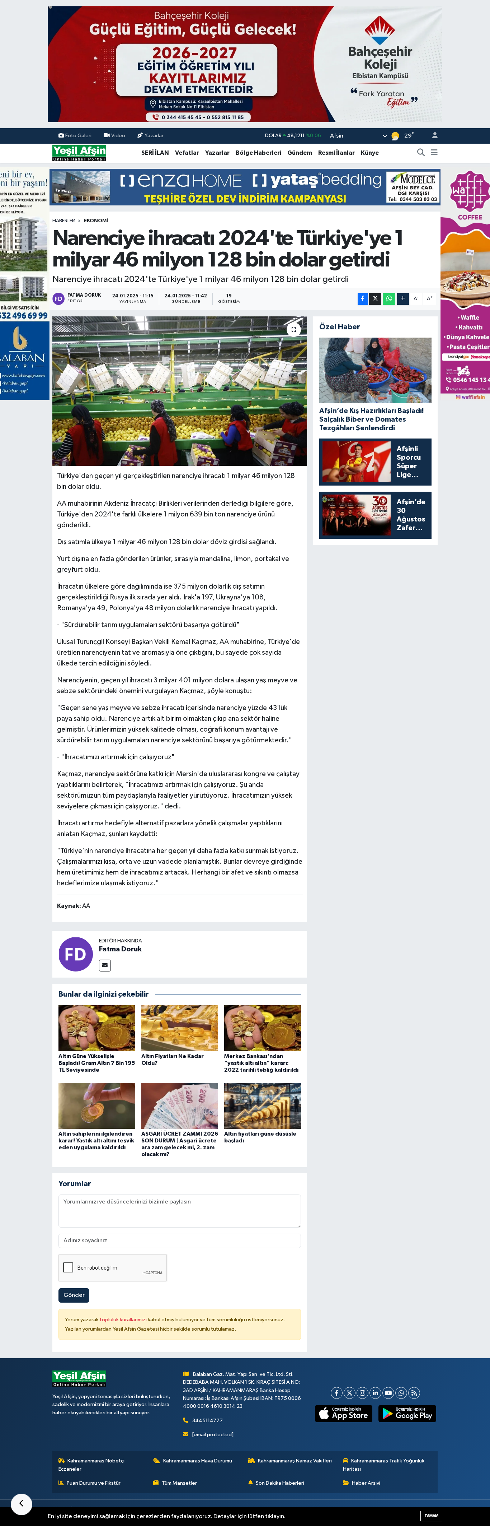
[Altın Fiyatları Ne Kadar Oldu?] (179, 1028)
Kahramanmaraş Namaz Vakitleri (295, 1461)
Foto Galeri (78, 135)
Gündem (299, 153)
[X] (349, 1393)
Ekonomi (96, 220)
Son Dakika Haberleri (280, 1483)
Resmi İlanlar (336, 153)
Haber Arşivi (366, 1483)
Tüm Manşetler (179, 1483)
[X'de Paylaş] (375, 299)
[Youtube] (388, 1393)
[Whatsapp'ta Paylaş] (389, 299)
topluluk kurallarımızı (124, 1319)
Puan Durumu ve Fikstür (94, 1483)
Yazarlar (154, 135)
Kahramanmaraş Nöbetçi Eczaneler (91, 1464)
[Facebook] (337, 1393)
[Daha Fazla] (403, 299)
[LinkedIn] (375, 1393)
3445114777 (207, 1420)
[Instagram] (362, 1393)
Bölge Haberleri (258, 153)
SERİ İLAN (155, 153)
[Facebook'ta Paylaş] (363, 299)
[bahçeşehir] (245, 64)
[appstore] (343, 1413)
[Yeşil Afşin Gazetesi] (79, 153)
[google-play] (407, 1413)
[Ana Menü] (434, 153)
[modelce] (245, 187)
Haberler (63, 220)
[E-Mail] (105, 965)
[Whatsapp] (401, 1393)
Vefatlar (187, 153)
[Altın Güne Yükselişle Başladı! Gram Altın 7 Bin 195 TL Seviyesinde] (96, 1028)
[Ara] (421, 153)
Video (118, 135)
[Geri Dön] (21, 1504)
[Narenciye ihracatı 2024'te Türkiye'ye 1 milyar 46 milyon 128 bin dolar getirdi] (179, 391)
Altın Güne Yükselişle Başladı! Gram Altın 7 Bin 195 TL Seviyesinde (96, 1063)
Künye (370, 153)
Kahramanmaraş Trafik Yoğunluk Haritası (384, 1464)
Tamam (431, 1516)
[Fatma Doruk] (75, 954)
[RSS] (414, 1393)
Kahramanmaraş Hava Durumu (197, 1461)
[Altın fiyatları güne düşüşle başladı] (262, 1106)
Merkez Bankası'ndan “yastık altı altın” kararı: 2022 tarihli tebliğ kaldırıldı (261, 1063)
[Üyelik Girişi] (432, 136)
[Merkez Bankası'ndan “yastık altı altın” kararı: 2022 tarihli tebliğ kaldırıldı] (262, 1028)
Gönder (74, 1295)
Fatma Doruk (120, 949)
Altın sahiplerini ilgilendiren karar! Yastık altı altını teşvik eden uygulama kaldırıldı (96, 1140)
